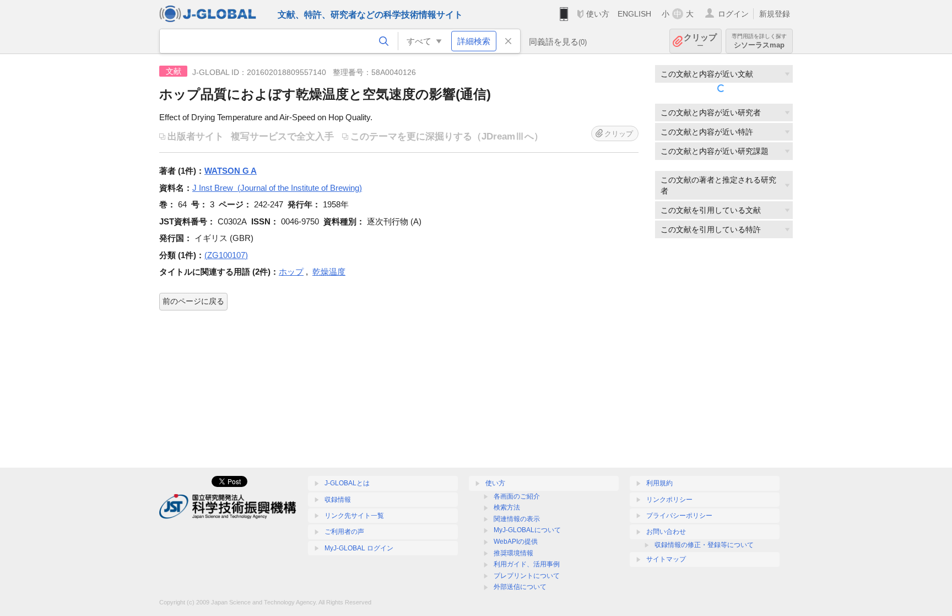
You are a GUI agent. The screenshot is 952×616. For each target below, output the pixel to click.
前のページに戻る (193, 301)
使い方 (597, 13)
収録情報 (337, 499)
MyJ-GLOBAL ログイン (358, 548)
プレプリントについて (527, 576)
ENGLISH (634, 13)
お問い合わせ (666, 531)
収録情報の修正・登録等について (704, 545)
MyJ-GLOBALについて (527, 530)
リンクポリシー (669, 499)
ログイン (733, 13)
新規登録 (774, 13)
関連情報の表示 (517, 519)
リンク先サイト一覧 (354, 515)
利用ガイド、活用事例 (527, 564)
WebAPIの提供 (516, 541)
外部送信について (520, 587)
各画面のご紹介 (517, 496)
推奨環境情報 (513, 553)
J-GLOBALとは (347, 483)
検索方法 (507, 507)
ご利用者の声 (344, 531)
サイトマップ (666, 559)
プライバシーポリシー (679, 515)
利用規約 (659, 483)
